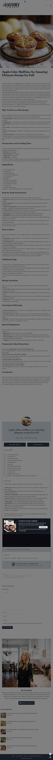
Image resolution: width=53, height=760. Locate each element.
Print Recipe (15, 444)
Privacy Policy (19, 756)
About (13, 756)
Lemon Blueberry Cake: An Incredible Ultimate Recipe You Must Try (16, 575)
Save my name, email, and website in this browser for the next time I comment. (23, 623)
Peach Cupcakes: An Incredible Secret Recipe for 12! (13, 577)
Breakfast (5, 574)
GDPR (25, 756)
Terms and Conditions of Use (34, 756)
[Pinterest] (25, 1)
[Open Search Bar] (46, 5)
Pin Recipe (39, 444)
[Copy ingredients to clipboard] (11, 450)
